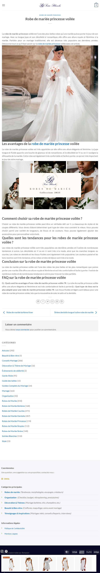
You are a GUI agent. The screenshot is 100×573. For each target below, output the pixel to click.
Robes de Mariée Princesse (50, 15)
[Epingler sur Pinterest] (57, 301)
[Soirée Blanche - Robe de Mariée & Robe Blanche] (50, 5)
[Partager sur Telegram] (62, 301)
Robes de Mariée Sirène (12, 431)
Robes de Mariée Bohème (13, 406)
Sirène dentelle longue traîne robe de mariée (74, 312)
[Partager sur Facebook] (43, 301)
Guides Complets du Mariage (15, 385)
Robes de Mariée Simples (13, 426)
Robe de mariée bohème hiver (19, 312)
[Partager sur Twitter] (47, 301)
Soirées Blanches (9, 436)
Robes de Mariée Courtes (13, 411)
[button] (3, 5)
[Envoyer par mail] (52, 301)
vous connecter (22, 329)
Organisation (8, 396)
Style (4, 441)
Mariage (5, 391)
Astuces (5, 350)
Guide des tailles (9, 380)
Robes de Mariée (9, 401)
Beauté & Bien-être (10, 355)
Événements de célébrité (13, 370)
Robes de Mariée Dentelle (13, 416)
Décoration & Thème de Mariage (16, 365)
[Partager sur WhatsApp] (38, 301)
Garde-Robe (7, 375)
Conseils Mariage (9, 360)
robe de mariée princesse (49, 43)
